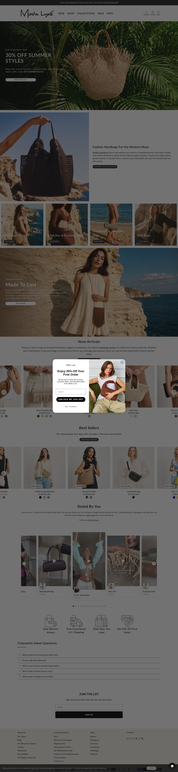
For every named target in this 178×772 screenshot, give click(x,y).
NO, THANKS (71, 407)
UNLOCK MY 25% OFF (70, 399)
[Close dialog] (122, 362)
